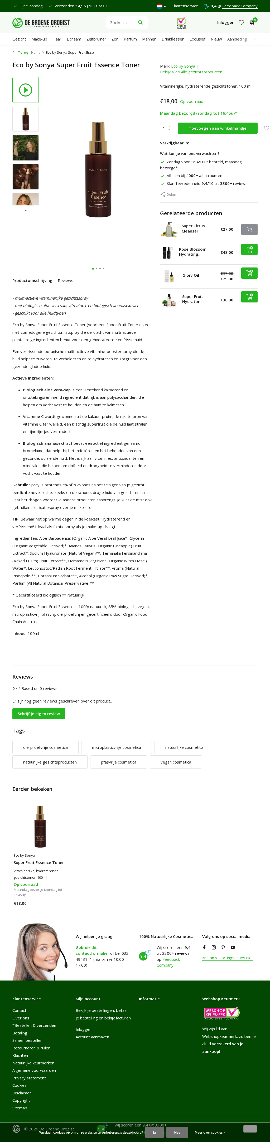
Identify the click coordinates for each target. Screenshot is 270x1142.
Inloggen (83, 1029)
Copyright (21, 1100)
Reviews (65, 280)
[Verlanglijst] (241, 22)
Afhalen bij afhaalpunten (194, 175)
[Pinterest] (223, 947)
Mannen (149, 39)
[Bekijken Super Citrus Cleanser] (169, 229)
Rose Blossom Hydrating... (192, 251)
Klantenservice (184, 5)
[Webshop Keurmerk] (181, 22)
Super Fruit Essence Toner (39, 862)
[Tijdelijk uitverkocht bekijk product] (249, 229)
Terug (22, 52)
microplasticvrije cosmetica (116, 747)
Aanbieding (237, 39)
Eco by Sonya (183, 66)
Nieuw (216, 39)
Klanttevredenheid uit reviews (207, 183)
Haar (56, 39)
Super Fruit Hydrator (192, 299)
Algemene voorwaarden (34, 1070)
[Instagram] (214, 947)
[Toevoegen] (249, 249)
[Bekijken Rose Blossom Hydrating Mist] (167, 252)
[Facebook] (204, 947)
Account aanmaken (92, 1036)
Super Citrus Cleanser (193, 228)
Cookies (19, 1085)
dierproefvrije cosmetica (45, 747)
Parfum (130, 39)
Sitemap (19, 1107)
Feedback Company (240, 5)
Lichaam (74, 39)
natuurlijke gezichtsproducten (50, 762)
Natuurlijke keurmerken (33, 1062)
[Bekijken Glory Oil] (169, 276)
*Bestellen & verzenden (34, 1025)
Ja (154, 1132)
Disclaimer (21, 1092)
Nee (177, 1132)
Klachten (20, 1055)
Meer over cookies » (210, 1132)
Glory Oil (190, 275)
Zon (115, 39)
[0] (250, 22)
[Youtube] (233, 947)
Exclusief (197, 39)
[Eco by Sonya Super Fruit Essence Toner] (40, 826)
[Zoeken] (140, 22)
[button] (93, 269)
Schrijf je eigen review (39, 713)
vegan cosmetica (176, 762)
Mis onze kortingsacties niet (227, 957)
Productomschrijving (32, 280)
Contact (19, 1010)
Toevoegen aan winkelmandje (218, 128)
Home (36, 52)
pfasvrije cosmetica (118, 762)
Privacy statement (29, 1077)
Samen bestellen (27, 1040)
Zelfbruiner (96, 39)
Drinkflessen (173, 39)
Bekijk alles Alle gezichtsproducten (191, 71)
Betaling (19, 1032)
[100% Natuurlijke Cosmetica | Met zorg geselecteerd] (45, 22)
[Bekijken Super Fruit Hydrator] (169, 300)
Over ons (20, 1017)
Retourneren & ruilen (31, 1047)
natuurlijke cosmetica (184, 747)
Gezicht (19, 39)
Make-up (39, 39)
